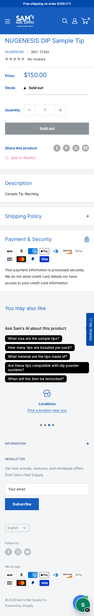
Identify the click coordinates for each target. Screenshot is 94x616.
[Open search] (65, 21)
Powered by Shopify (19, 605)
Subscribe (22, 504)
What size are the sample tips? (33, 338)
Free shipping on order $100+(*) (47, 4)
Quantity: (13, 110)
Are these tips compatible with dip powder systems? (43, 367)
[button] (20, 158)
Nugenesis (14, 52)
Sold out (47, 128)
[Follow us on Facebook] (8, 551)
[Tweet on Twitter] (75, 148)
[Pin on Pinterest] (66, 148)
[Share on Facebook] (56, 148)
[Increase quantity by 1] (60, 110)
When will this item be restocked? (36, 379)
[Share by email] (85, 148)
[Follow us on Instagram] (18, 551)
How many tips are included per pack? (40, 347)
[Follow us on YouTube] (27, 551)
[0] (85, 21)
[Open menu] (7, 21)
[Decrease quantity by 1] (29, 110)
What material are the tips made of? (37, 356)
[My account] (74, 21)
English (13, 528)
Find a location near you (47, 410)
